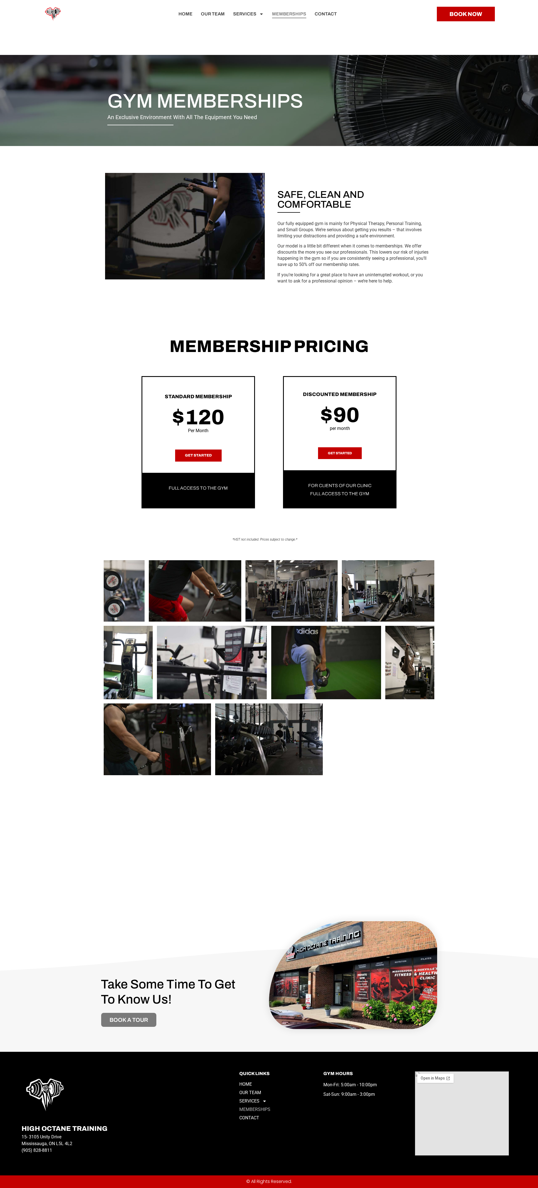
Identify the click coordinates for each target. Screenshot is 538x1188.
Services (244, 13)
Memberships (289, 13)
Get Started (340, 453)
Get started (198, 455)
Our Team (213, 13)
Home (185, 13)
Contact (326, 13)
